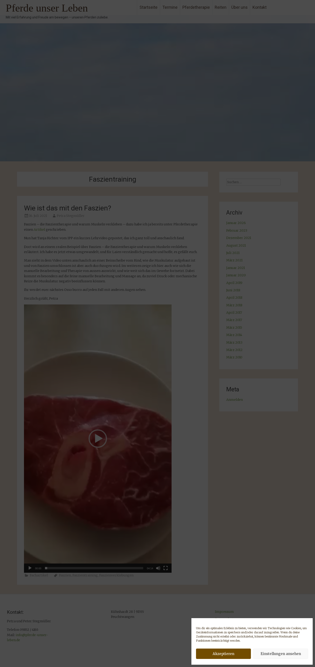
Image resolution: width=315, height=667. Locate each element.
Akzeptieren (223, 654)
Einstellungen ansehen (281, 654)
